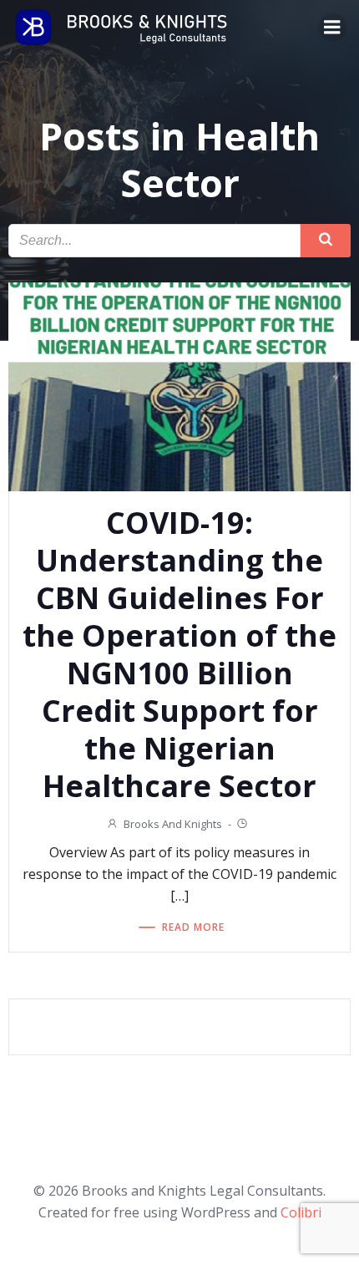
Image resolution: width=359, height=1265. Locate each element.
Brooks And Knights (173, 823)
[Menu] (332, 27)
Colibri (301, 1212)
